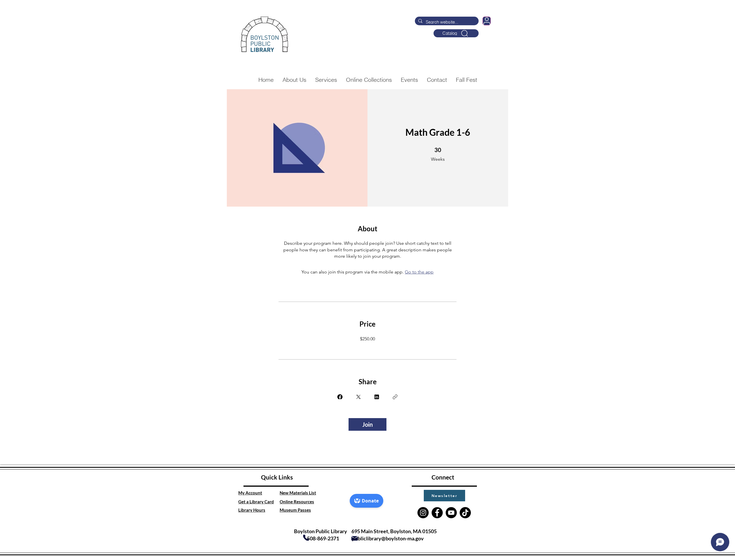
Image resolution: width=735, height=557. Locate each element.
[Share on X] (358, 396)
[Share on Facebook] (339, 396)
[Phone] (306, 538)
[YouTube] (451, 512)
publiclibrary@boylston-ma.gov (388, 538)
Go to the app (419, 272)
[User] (487, 21)
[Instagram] (423, 512)
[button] (444, 495)
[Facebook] (437, 512)
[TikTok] (465, 512)
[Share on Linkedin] (376, 396)
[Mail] (354, 538)
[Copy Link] (395, 396)
